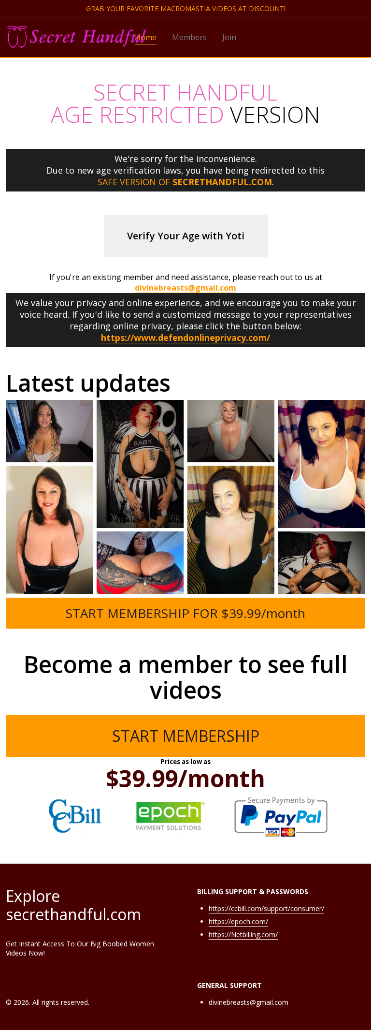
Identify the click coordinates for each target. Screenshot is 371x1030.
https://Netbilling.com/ (243, 934)
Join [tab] (229, 37)
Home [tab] (146, 37)
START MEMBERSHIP (185, 735)
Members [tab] (189, 37)
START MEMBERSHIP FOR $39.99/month (185, 613)
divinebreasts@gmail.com (248, 1002)
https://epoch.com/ (238, 921)
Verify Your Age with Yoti (185, 235)
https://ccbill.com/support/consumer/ (266, 908)
